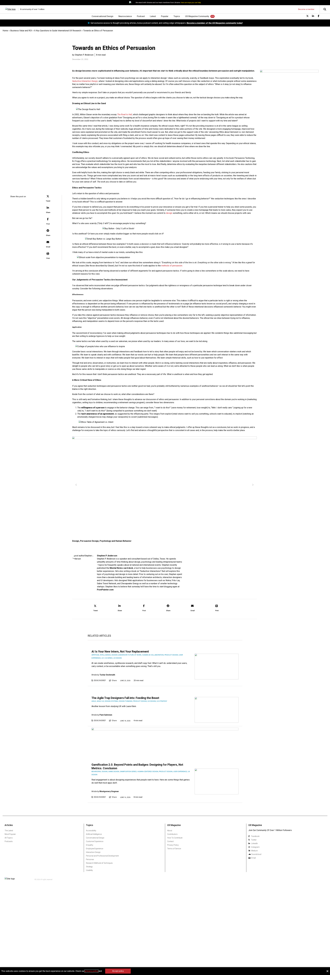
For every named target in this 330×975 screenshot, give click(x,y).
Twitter (254, 840)
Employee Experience (94, 849)
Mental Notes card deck (121, 568)
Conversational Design (102, 16)
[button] (48, 199)
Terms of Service (174, 849)
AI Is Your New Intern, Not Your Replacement (120, 651)
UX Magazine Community (197, 16)
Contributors (172, 834)
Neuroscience (125, 16)
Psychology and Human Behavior (115, 541)
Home (5, 30)
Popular (164, 16)
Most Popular (10, 834)
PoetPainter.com (105, 589)
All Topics (9, 838)
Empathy (89, 845)
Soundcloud (256, 854)
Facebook (255, 836)
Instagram (255, 847)
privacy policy (91, 971)
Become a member (306, 9)
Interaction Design (93, 852)
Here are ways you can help (191, 2)
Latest (153, 16)
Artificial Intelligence (94, 834)
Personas (90, 859)
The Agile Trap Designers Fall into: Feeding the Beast (125, 698)
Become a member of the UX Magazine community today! (215, 23)
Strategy (89, 867)
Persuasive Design (89, 541)
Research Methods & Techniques (99, 863)
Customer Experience (94, 841)
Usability (89, 870)
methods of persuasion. (172, 265)
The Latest (9, 831)
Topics (177, 16)
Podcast (141, 16)
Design (75, 541)
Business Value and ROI (21, 30)
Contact (170, 841)
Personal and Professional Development (102, 856)
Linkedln (254, 843)
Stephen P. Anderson (107, 555)
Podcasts (9, 841)
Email (253, 858)
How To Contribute (174, 838)
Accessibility (91, 831)
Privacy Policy (173, 845)
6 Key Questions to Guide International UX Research (57, 30)
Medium (254, 851)
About (169, 831)
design (169, 213)
